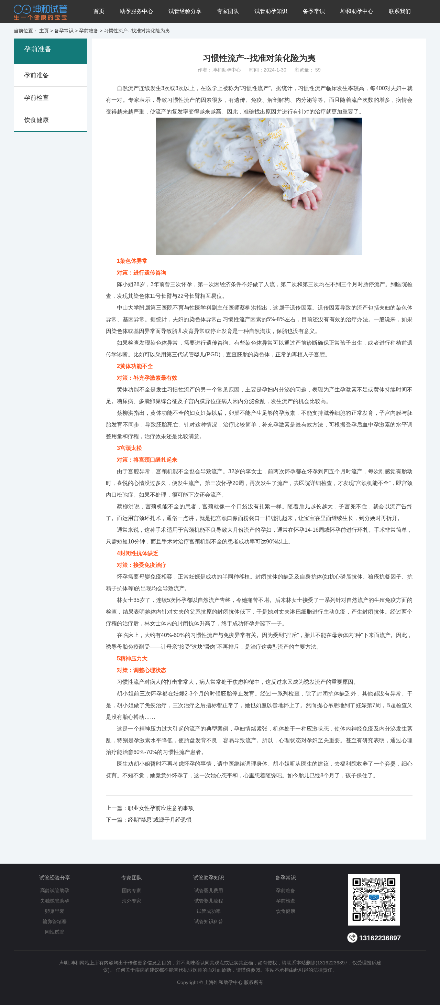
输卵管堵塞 (55, 921)
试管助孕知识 (270, 11)
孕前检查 (36, 97)
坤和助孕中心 (356, 11)
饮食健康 (36, 120)
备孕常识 (314, 11)
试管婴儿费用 (208, 890)
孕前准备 (88, 30)
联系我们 (400, 11)
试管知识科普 (208, 921)
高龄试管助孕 (54, 890)
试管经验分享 (184, 11)
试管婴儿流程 (208, 901)
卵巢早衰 (54, 911)
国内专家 (131, 890)
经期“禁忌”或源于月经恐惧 (160, 820)
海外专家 (131, 901)
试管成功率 (209, 911)
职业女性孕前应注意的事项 (161, 808)
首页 (99, 11)
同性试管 (54, 931)
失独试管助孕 (54, 901)
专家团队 (228, 11)
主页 (44, 30)
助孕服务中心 (136, 11)
